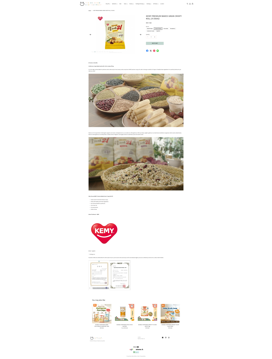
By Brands (114, 3)
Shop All (107, 3)
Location (162, 3)
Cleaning (148, 3)
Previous (90, 34)
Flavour (147, 26)
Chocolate (165, 28)
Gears (125, 3)
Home (90, 10)
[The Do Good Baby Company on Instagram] (166, 338)
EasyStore (103, 340)
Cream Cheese (158, 28)
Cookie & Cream (150, 31)
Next (140, 34)
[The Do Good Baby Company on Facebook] (163, 338)
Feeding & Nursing (139, 3)
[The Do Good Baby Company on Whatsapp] (169, 338)
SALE (120, 3)
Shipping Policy (142, 356)
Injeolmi (158, 31)
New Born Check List (141, 338)
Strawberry (172, 28)
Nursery (131, 3)
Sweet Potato (150, 28)
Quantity (147, 34)
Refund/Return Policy (135, 356)
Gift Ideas (155, 3)
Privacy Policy (129, 356)
